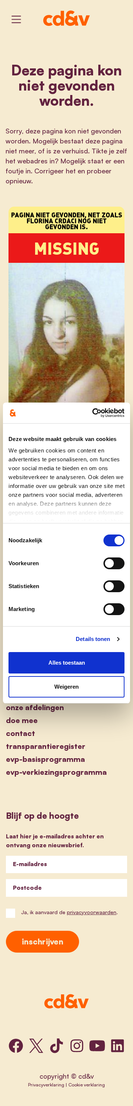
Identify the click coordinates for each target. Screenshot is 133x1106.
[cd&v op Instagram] (77, 1046)
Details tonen (93, 639)
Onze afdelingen (35, 707)
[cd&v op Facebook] (16, 1046)
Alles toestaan (66, 662)
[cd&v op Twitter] (36, 1046)
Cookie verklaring (86, 1085)
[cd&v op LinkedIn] (117, 1046)
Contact (20, 733)
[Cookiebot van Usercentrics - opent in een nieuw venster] (94, 413)
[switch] (114, 563)
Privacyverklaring (46, 1085)
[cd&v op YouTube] (97, 1046)
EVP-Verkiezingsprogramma (56, 772)
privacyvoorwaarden (91, 912)
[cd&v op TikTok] (56, 1046)
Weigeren (66, 686)
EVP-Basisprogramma (45, 759)
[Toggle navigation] (16, 19)
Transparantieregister (45, 746)
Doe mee (22, 720)
